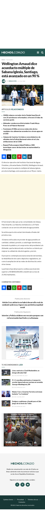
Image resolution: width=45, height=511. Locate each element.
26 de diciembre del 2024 (20, 375)
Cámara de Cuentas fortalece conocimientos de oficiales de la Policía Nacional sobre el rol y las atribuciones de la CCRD (21, 139)
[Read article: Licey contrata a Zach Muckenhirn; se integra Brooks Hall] (6, 373)
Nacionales (9, 60)
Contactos (21, 502)
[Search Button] (42, 52)
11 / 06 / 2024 (21, 81)
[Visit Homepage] (18, 52)
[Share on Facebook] (4, 156)
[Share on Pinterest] (19, 156)
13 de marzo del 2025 (19, 406)
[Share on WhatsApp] (14, 156)
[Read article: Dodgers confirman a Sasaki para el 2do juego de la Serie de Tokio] (6, 403)
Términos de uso (33, 499)
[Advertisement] (22, 24)
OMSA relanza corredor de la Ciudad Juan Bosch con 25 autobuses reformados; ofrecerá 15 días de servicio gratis (23, 117)
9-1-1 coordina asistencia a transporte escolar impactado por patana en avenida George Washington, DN (27, 382)
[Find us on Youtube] (28, 485)
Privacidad (20, 499)
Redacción (12, 81)
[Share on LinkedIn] (24, 156)
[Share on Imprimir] (29, 156)
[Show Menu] (38, 52)
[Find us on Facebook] (17, 485)
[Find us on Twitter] (22, 485)
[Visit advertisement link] (22, 342)
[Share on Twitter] (9, 156)
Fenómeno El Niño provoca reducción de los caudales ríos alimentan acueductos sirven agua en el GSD (23, 131)
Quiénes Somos (8, 499)
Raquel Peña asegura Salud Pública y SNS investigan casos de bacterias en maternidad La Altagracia (21, 147)
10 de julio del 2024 (18, 396)
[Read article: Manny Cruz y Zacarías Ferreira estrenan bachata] (6, 394)
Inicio (3, 60)
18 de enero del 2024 (19, 387)
